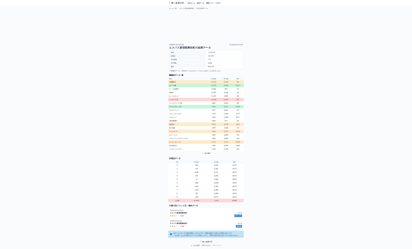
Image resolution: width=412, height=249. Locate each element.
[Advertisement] (206, 26)
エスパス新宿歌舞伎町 (186, 8)
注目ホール (191, 3)
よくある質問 (195, 245)
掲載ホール (210, 3)
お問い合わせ (206, 245)
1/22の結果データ (202, 8)
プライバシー (216, 245)
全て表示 (207, 153)
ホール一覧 (173, 8)
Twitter (218, 3)
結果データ (200, 3)
